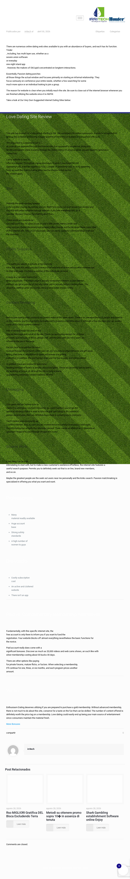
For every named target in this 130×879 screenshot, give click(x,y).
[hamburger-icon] (80, 18)
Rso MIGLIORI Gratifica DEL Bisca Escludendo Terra (24, 814)
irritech (28, 31)
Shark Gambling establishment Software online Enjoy (102, 816)
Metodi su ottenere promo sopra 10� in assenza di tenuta (63, 816)
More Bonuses (13, 724)
